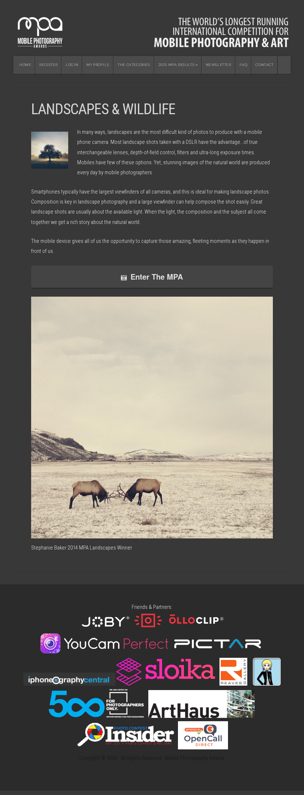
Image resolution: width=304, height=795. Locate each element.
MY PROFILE (97, 65)
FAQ (243, 65)
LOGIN (72, 65)
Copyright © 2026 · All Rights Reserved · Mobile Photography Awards (152, 758)
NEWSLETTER (218, 65)
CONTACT (264, 65)
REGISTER (48, 65)
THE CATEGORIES (134, 65)
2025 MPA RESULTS (176, 65)
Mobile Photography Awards (152, 30)
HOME (25, 65)
